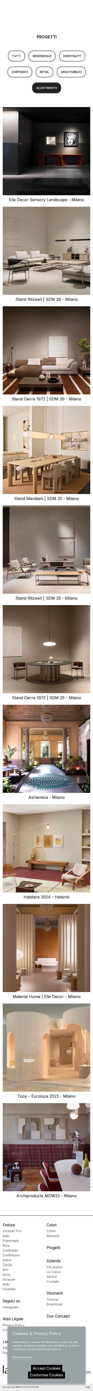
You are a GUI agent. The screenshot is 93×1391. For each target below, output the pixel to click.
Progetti (53, 1247)
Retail (44, 71)
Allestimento (46, 87)
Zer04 (7, 1265)
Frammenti (11, 1241)
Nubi (6, 1284)
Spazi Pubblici (71, 71)
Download (54, 1304)
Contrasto (10, 1250)
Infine (7, 1260)
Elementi (53, 1236)
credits (87, 1387)
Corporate (20, 71)
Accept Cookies (47, 1368)
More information (22, 1357)
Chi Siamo (54, 1267)
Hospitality (72, 56)
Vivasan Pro (12, 1231)
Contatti (53, 1281)
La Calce (54, 1272)
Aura (6, 1274)
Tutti (16, 56)
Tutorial (52, 1299)
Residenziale (42, 56)
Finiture (9, 1225)
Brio (6, 1270)
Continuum (11, 1255)
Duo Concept (58, 1316)
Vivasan (9, 1279)
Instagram (10, 1307)
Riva (6, 1246)
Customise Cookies (46, 1375)
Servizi (52, 1276)
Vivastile (9, 1289)
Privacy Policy (13, 1325)
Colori (52, 1225)
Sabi (6, 1236)
